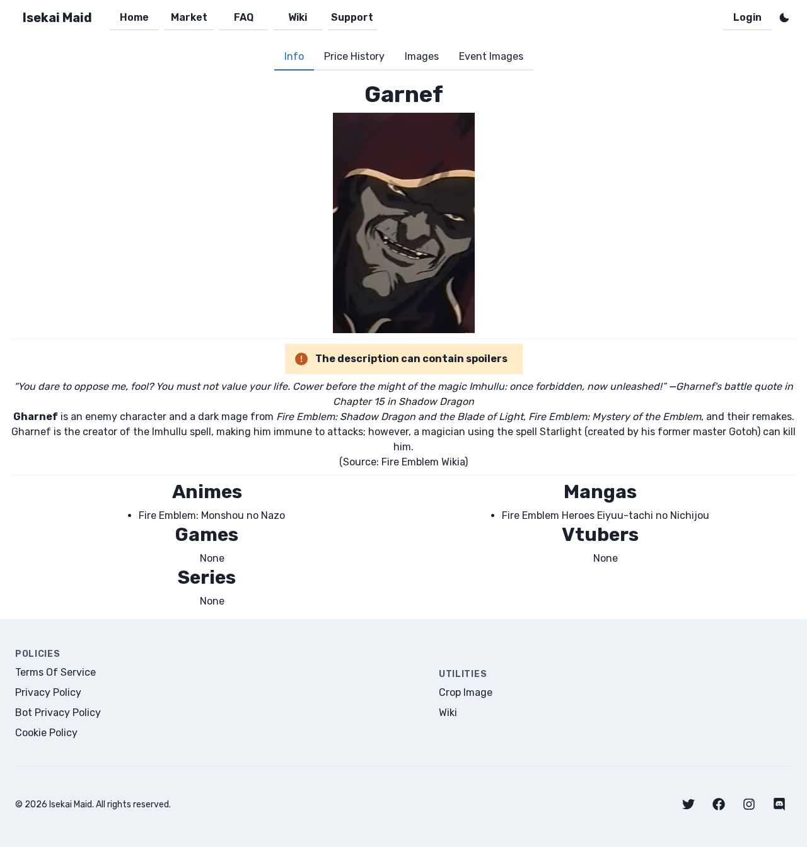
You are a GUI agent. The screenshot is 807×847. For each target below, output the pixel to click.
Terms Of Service (55, 672)
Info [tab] (294, 56)
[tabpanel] (403, 345)
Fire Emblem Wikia (423, 462)
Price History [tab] (354, 56)
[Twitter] (688, 804)
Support (352, 17)
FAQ (243, 17)
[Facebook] (718, 804)
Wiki (297, 17)
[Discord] (779, 804)
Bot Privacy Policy (58, 713)
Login (747, 17)
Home (134, 17)
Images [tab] (422, 56)
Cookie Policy (46, 733)
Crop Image (465, 692)
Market (189, 17)
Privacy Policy (48, 692)
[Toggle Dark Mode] (784, 17)
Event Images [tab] (491, 56)
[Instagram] (749, 804)
